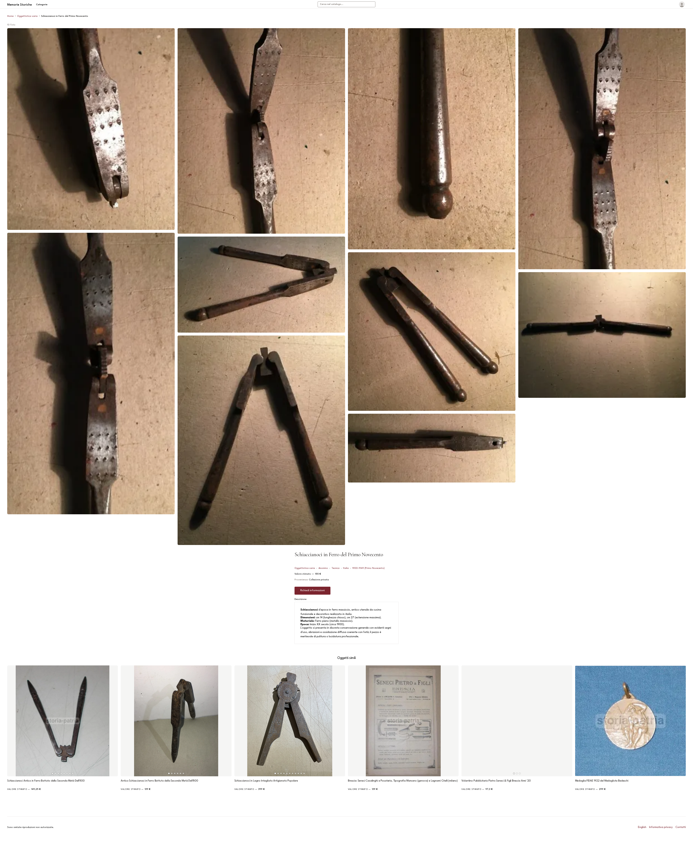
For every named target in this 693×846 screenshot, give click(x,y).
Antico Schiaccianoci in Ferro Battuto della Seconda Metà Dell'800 (159, 781)
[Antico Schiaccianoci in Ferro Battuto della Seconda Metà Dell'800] (176, 720)
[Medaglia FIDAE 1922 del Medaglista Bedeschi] (630, 720)
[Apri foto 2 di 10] (91, 373)
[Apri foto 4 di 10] (261, 285)
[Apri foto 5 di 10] (261, 440)
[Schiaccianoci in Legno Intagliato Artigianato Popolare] (289, 720)
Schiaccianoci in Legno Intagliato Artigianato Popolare (266, 781)
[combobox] (346, 4)
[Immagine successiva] (113, 721)
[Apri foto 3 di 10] (261, 131)
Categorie (41, 4)
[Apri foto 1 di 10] (91, 129)
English (642, 827)
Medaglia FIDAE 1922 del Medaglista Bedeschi (601, 781)
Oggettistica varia (27, 16)
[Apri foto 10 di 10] (602, 335)
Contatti (680, 827)
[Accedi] (682, 4)
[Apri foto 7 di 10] (431, 331)
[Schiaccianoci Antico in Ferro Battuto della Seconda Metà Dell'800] (62, 720)
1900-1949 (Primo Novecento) (368, 568)
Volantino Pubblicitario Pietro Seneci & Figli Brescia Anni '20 (496, 781)
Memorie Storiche (19, 4)
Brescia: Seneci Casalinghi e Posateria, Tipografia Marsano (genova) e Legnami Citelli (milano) (403, 781)
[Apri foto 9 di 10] (602, 148)
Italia (346, 568)
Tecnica (335, 568)
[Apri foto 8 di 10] (431, 448)
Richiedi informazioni (312, 590)
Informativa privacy (661, 827)
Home (10, 16)
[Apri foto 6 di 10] (431, 138)
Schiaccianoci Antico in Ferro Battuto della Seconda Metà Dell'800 (46, 781)
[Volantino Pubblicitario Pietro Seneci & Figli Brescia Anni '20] (516, 720)
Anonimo (323, 568)
